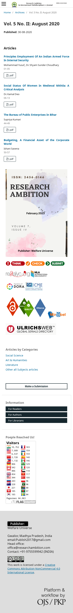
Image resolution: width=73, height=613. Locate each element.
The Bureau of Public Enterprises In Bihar (30, 114)
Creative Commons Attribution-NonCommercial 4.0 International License (33, 568)
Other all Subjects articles (22, 369)
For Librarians (16, 420)
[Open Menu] (3, 4)
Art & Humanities (16, 360)
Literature (12, 365)
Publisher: (18, 524)
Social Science (14, 355)
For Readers (15, 409)
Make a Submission (36, 386)
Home (7, 12)
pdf (11, 75)
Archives (20, 12)
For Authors (15, 414)
